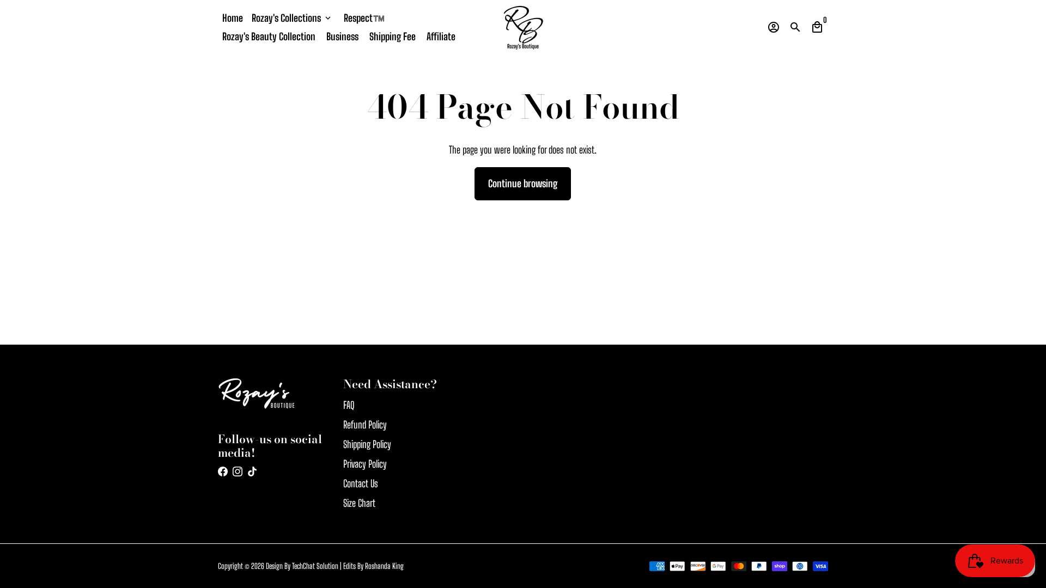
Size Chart (359, 503)
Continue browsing (522, 183)
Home (232, 18)
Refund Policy (365, 425)
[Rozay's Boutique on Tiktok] (252, 471)
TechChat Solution (315, 566)
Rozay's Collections (292, 18)
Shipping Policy (367, 444)
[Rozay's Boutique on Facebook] (223, 471)
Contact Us (360, 483)
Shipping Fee (392, 36)
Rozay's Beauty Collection (268, 36)
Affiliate (441, 36)
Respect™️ (364, 18)
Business (342, 36)
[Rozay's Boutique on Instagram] (237, 471)
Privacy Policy (365, 464)
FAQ (349, 405)
